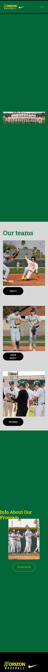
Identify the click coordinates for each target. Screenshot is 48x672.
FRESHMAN (13, 422)
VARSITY (13, 291)
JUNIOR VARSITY (13, 356)
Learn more (24, 567)
